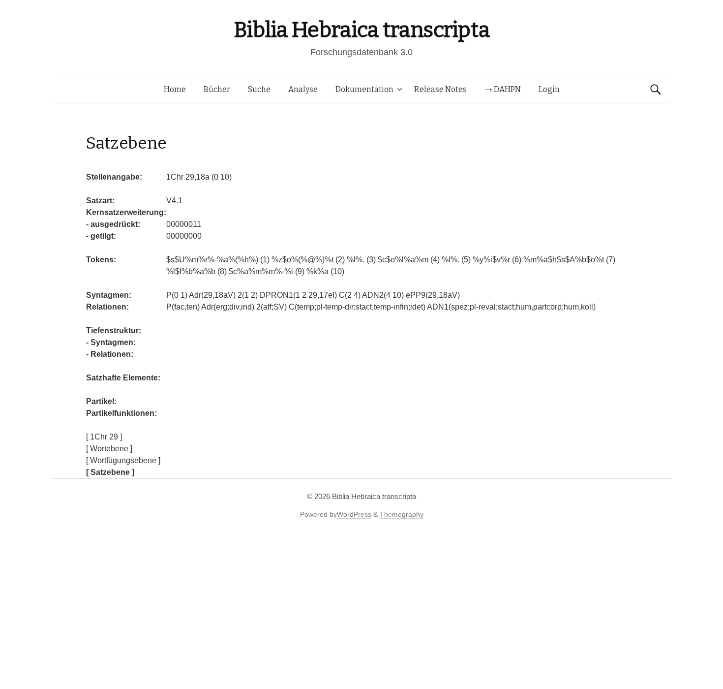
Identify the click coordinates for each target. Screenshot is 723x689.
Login (549, 89)
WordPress (354, 514)
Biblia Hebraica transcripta (361, 29)
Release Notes (440, 89)
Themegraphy (401, 514)
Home (175, 89)
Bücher (217, 89)
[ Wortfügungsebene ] (123, 460)
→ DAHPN (502, 89)
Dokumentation (364, 89)
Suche (259, 89)
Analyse (303, 89)
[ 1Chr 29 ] (104, 437)
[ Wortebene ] (109, 448)
